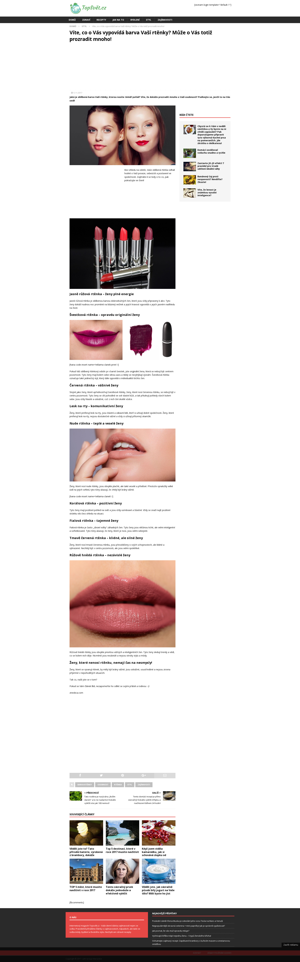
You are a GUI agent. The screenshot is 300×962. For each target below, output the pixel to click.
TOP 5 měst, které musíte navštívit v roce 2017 (86, 888)
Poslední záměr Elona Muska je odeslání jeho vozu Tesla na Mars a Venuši (187, 921)
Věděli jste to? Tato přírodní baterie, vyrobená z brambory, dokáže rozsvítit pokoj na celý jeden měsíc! (86, 855)
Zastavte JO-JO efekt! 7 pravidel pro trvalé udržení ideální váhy (211, 166)
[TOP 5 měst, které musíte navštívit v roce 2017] (86, 871)
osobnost (103, 784)
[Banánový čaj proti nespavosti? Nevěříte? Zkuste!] (189, 179)
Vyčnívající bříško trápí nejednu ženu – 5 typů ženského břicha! (181, 935)
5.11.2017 (78, 92)
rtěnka (118, 784)
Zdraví (86, 19)
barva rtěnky (85, 784)
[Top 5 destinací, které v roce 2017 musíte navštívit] (122, 832)
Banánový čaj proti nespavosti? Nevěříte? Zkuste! (210, 179)
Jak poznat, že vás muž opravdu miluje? (170, 930)
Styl (148, 19)
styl (129, 784)
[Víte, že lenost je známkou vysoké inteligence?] (189, 193)
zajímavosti (144, 784)
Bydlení (135, 19)
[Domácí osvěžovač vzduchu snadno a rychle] (189, 153)
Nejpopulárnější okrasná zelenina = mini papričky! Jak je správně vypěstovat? (188, 925)
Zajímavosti (165, 19)
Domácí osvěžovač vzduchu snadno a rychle (211, 151)
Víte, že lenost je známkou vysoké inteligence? (207, 192)
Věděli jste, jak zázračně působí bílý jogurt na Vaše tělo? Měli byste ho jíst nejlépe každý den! (158, 891)
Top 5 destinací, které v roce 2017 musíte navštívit (122, 850)
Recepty (101, 19)
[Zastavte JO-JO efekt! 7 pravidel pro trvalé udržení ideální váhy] (189, 166)
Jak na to (118, 19)
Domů (72, 19)
